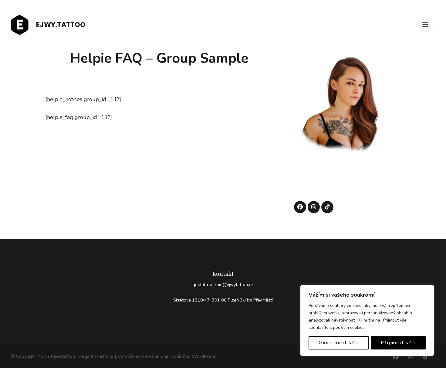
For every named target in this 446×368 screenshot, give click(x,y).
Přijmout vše (398, 343)
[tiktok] (327, 207)
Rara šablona (154, 356)
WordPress (204, 356)
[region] (367, 320)
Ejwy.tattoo (61, 24)
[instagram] (314, 207)
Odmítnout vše (339, 343)
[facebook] (300, 207)
